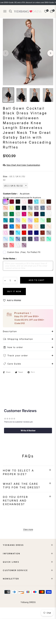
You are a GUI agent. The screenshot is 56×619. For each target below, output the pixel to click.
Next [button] (50, 53)
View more (28, 529)
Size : (14, 178)
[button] (28, 430)
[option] (28, 52)
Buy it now (14, 291)
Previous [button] (5, 53)
